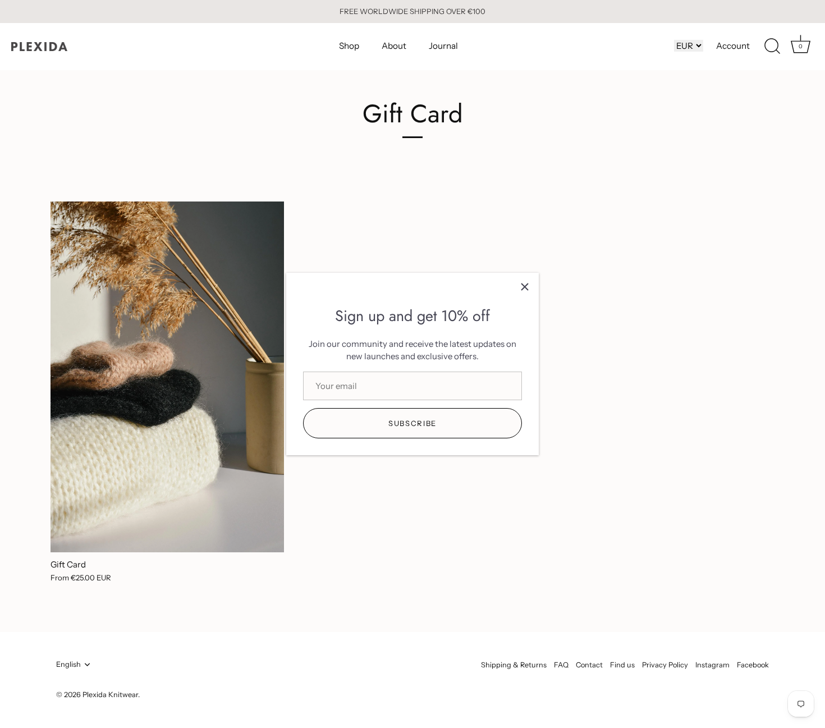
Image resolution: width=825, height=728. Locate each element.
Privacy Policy (665, 665)
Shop (349, 45)
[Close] (524, 286)
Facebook (753, 665)
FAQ (561, 665)
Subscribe (412, 423)
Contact (589, 665)
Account (733, 45)
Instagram (712, 665)
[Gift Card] (167, 377)
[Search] (772, 46)
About (394, 45)
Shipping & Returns (514, 665)
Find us (622, 665)
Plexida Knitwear (110, 694)
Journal (443, 45)
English (68, 664)
